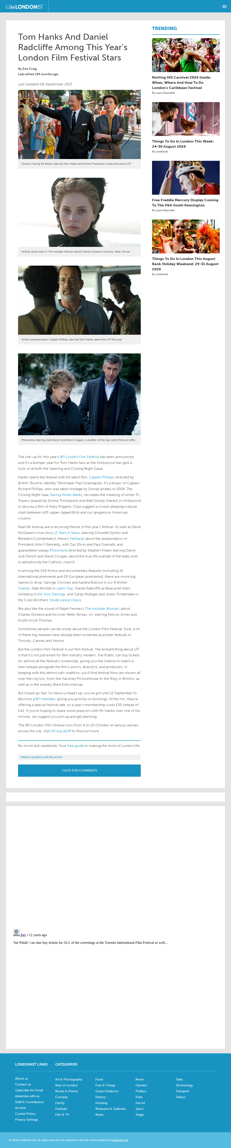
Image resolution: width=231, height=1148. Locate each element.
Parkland (76, 538)
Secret (140, 1103)
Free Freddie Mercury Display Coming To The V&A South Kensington (185, 202)
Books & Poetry (66, 1091)
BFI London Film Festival (79, 457)
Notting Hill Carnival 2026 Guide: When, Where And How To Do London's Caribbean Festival (181, 82)
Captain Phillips (101, 477)
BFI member (45, 699)
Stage (140, 1115)
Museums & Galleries (110, 1109)
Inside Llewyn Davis (65, 600)
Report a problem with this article (41, 757)
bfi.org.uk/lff (61, 731)
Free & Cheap (105, 1085)
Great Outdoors (106, 1091)
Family (60, 1103)
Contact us (23, 1084)
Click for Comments (79, 770)
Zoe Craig (29, 69)
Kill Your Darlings (51, 594)
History (100, 1097)
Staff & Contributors (29, 1102)
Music (99, 1115)
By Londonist (160, 151)
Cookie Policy (25, 1114)
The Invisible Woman (102, 608)
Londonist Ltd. (119, 1140)
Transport (182, 1091)
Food (99, 1079)
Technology (184, 1085)
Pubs (139, 1097)
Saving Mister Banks (66, 495)
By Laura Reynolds (163, 92)
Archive (20, 1108)
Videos (180, 1097)
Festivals (61, 1109)
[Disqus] (115, 983)
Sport (139, 1109)
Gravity (24, 588)
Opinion (141, 1085)
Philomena (58, 550)
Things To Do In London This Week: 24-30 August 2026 (183, 144)
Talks (179, 1079)
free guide (75, 746)
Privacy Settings (26, 1120)
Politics (141, 1091)
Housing (101, 1103)
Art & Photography (68, 1079)
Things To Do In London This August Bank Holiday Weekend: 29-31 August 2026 (185, 264)
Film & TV (62, 1115)
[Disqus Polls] (115, 867)
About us (21, 1078)
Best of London (66, 1085)
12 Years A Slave (67, 533)
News (140, 1079)
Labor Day (64, 588)
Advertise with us (27, 1096)
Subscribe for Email (29, 1090)
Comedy (61, 1097)
